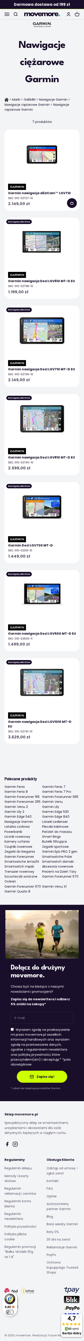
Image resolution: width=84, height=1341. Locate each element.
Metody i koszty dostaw (16, 1178)
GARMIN (29, 99)
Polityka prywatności (20, 1226)
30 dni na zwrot (58, 1239)
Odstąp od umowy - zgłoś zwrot (62, 1170)
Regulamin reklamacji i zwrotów (20, 1191)
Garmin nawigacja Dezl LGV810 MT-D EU (41, 457)
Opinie (52, 1196)
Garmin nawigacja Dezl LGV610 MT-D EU (41, 281)
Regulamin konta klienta (17, 1203)
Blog (50, 1216)
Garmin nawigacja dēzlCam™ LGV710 (39, 193)
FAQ (50, 1188)
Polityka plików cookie (15, 1236)
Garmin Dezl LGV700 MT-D (30, 545)
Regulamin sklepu (18, 1168)
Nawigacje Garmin (53, 99)
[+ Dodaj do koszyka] (72, 203)
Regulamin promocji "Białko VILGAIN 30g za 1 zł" (20, 1252)
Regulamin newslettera (13, 1216)
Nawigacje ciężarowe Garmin (27, 104)
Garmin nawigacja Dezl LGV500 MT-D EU (42, 633)
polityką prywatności (34, 1054)
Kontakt (53, 1181)
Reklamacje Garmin (62, 1247)
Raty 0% (53, 1232)
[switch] (10, 1312)
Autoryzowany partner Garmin (59, 1206)
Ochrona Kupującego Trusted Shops (62, 1267)
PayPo (51, 1255)
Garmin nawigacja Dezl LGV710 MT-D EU (41, 369)
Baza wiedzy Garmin (62, 1224)
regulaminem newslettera (46, 1049)
